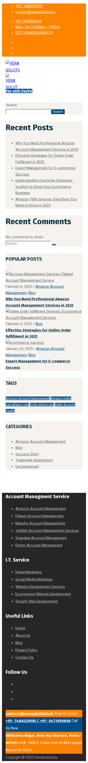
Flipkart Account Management (39, 516)
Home (20, 628)
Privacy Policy (26, 650)
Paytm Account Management (38, 545)
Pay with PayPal (19, 91)
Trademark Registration (34, 460)
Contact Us (24, 657)
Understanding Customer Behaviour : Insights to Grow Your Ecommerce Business (44, 186)
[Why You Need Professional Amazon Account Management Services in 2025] (44, 280)
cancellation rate (17, 404)
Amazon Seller (61, 398)
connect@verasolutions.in (29, 713)
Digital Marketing (28, 572)
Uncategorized (27, 466)
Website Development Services (40, 587)
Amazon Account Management (28, 398)
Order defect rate (42, 404)
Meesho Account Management (40, 523)
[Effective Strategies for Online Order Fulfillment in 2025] (44, 318)
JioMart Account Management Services (47, 530)
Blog (31, 293)
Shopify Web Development (36, 601)
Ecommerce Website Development (43, 594)
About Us (22, 635)
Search (11, 105)
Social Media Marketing (33, 579)
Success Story (27, 454)
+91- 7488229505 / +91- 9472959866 (38, 721)
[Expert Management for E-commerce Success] (25, 342)
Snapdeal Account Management (41, 538)
